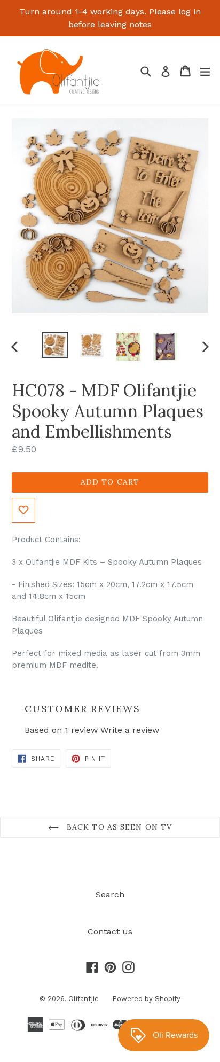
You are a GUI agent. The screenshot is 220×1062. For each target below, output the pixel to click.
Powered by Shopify (146, 999)
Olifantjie (83, 999)
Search (110, 894)
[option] (54, 345)
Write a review (129, 730)
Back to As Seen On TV (118, 827)
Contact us (110, 931)
